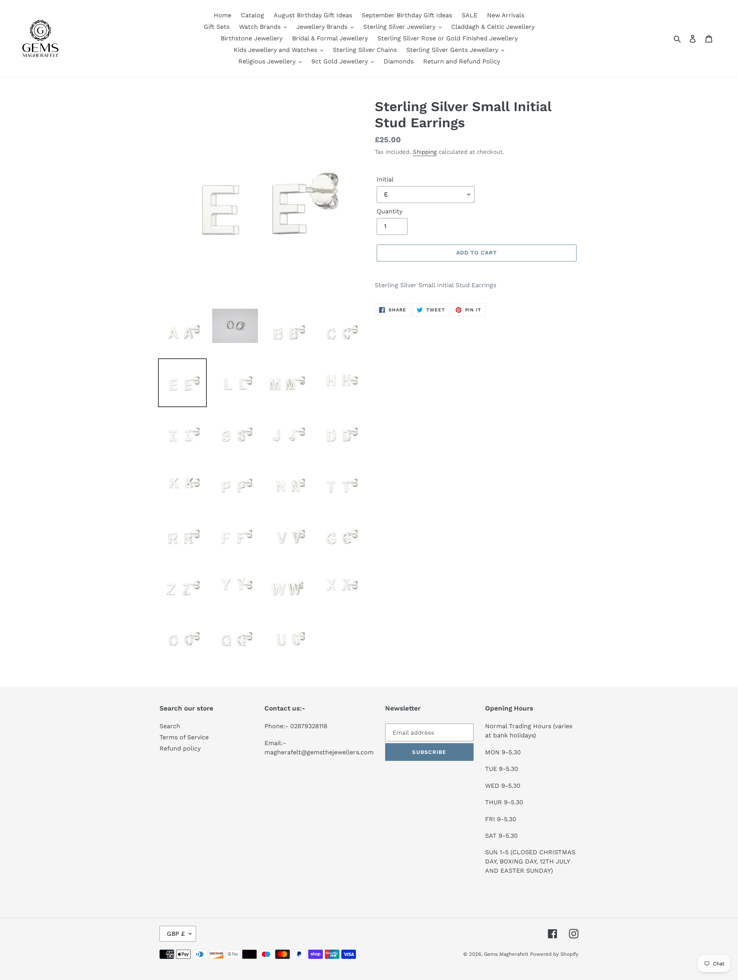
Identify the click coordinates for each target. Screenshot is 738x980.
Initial (385, 179)
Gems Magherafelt (506, 954)
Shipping (425, 151)
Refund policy (180, 748)
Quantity (389, 211)
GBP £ (176, 933)
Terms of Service (184, 737)
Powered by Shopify (554, 954)
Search (170, 726)
